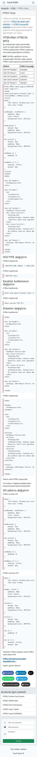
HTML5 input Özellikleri (12, 713)
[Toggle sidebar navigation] (33, 3)
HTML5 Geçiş (8, 12)
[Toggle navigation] (4, 3)
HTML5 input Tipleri (11, 709)
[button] (8, 673)
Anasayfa (5, 8)
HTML (13, 8)
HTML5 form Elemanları (12, 705)
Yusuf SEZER (12, 2)
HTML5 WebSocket (10, 700)
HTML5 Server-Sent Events (13, 696)
